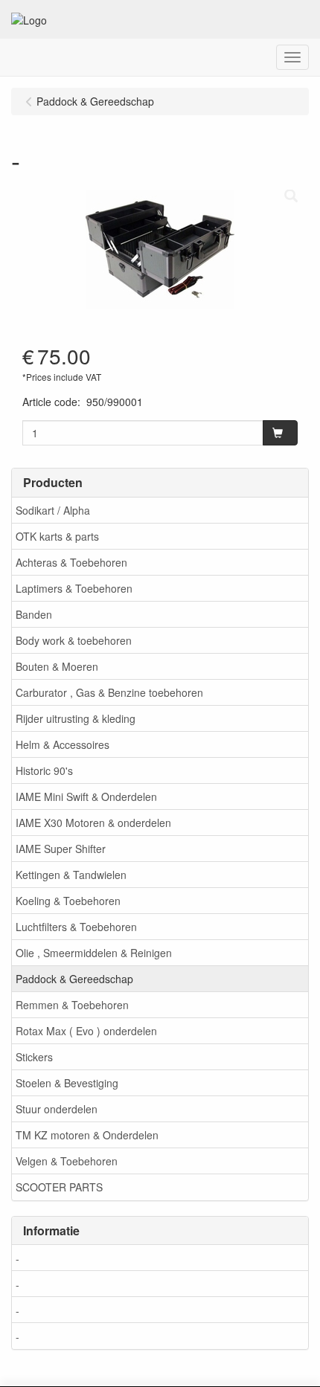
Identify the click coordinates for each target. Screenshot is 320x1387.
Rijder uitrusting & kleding (75, 718)
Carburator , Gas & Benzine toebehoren (109, 692)
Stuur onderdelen (56, 1108)
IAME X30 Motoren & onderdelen (93, 822)
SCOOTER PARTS (59, 1187)
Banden (34, 614)
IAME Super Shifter (61, 848)
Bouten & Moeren (57, 666)
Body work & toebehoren (74, 640)
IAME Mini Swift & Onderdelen (86, 796)
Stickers (34, 1056)
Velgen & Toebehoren (67, 1160)
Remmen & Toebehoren (72, 1004)
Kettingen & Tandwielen (71, 874)
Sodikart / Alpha (53, 510)
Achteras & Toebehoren (71, 562)
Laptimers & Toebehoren (74, 588)
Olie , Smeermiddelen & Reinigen (94, 952)
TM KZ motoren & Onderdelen (87, 1134)
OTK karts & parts (57, 536)
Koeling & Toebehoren (68, 900)
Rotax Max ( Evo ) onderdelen (86, 1030)
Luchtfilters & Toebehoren (76, 926)
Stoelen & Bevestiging (67, 1082)
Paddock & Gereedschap (74, 978)
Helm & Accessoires (62, 744)
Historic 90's (44, 770)
